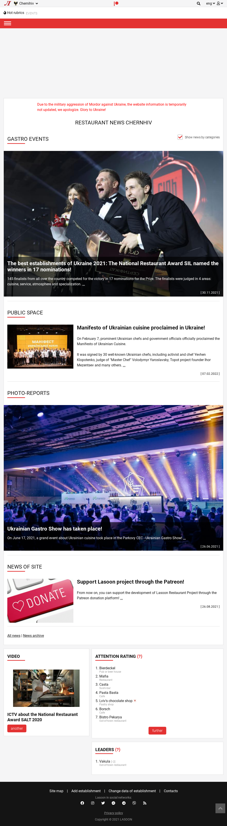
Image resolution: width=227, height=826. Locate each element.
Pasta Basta (108, 693)
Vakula (104, 761)
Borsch (104, 709)
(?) (139, 656)
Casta (103, 684)
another (17, 728)
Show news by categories (202, 137)
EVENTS (31, 13)
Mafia (103, 676)
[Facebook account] (82, 803)
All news (13, 636)
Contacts (171, 791)
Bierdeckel (107, 668)
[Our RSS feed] (145, 803)
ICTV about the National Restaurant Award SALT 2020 (42, 717)
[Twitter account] (103, 803)
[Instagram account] (93, 803)
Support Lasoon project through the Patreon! (130, 582)
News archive (33, 636)
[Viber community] (134, 803)
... (83, 284)
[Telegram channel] (124, 803)
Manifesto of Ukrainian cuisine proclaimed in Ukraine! (141, 328)
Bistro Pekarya (110, 717)
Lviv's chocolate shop (116, 701)
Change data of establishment (132, 791)
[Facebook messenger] (113, 803)
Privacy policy (113, 813)
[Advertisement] (113, 61)
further (157, 731)
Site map (56, 791)
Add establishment (86, 791)
